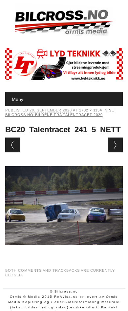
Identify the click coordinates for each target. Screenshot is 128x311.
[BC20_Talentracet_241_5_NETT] (64, 251)
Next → (115, 145)
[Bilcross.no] (64, 34)
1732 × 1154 (90, 110)
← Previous (12, 145)
